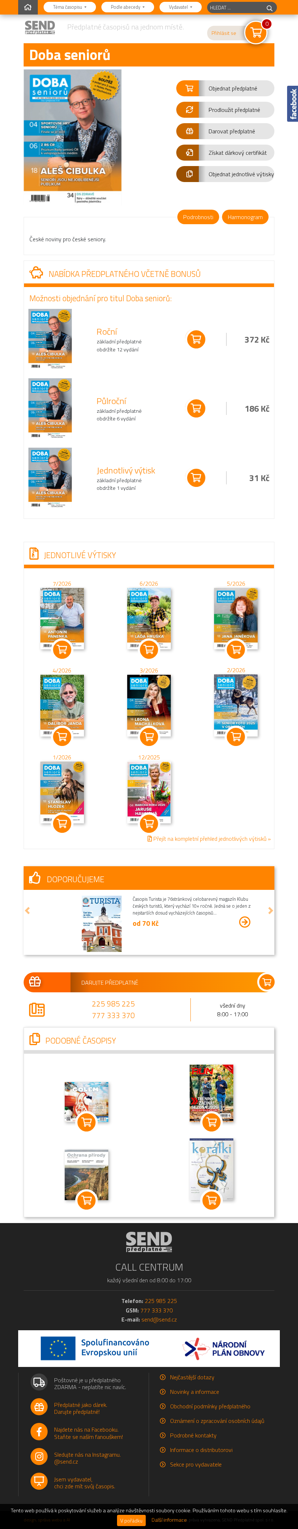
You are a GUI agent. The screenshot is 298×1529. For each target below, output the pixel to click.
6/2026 (149, 583)
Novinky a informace (194, 1391)
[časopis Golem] (86, 1101)
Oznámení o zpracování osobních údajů (217, 1420)
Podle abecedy (126, 7)
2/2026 (236, 670)
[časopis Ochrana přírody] (86, 1174)
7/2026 (62, 583)
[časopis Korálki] (211, 1168)
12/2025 (149, 757)
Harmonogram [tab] (245, 217)
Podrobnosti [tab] (198, 217)
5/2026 (236, 583)
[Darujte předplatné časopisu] (149, 982)
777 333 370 (113, 1015)
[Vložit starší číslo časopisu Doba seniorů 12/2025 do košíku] (149, 791)
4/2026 (62, 670)
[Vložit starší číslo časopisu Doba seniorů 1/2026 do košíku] (62, 791)
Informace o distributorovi (201, 1449)
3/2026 (149, 670)
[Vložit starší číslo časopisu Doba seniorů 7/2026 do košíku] (62, 617)
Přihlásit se (224, 33)
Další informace (169, 1520)
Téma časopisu (68, 7)
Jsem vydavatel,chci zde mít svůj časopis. (84, 1482)
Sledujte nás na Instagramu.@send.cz (87, 1458)
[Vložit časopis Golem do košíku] (86, 1122)
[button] (225, 88)
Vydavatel (179, 7)
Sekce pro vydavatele (196, 1464)
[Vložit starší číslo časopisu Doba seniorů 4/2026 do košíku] (62, 705)
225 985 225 (113, 1003)
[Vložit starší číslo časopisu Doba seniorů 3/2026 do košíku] (149, 705)
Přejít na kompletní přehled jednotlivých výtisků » (211, 838)
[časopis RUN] (211, 1092)
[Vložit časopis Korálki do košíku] (211, 1200)
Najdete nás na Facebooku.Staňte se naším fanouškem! (88, 1433)
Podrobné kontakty (193, 1435)
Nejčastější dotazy (192, 1377)
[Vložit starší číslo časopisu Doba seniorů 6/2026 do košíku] (149, 617)
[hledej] (269, 7)
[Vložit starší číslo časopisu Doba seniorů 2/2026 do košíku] (236, 704)
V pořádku (131, 1520)
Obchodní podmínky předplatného (210, 1406)
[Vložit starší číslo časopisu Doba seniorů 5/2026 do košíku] (236, 617)
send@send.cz (159, 1319)
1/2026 (62, 757)
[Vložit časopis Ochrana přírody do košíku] (86, 1200)
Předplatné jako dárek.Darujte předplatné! (80, 1408)
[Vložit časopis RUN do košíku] (211, 1122)
